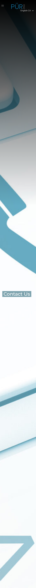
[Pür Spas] (18, 5)
